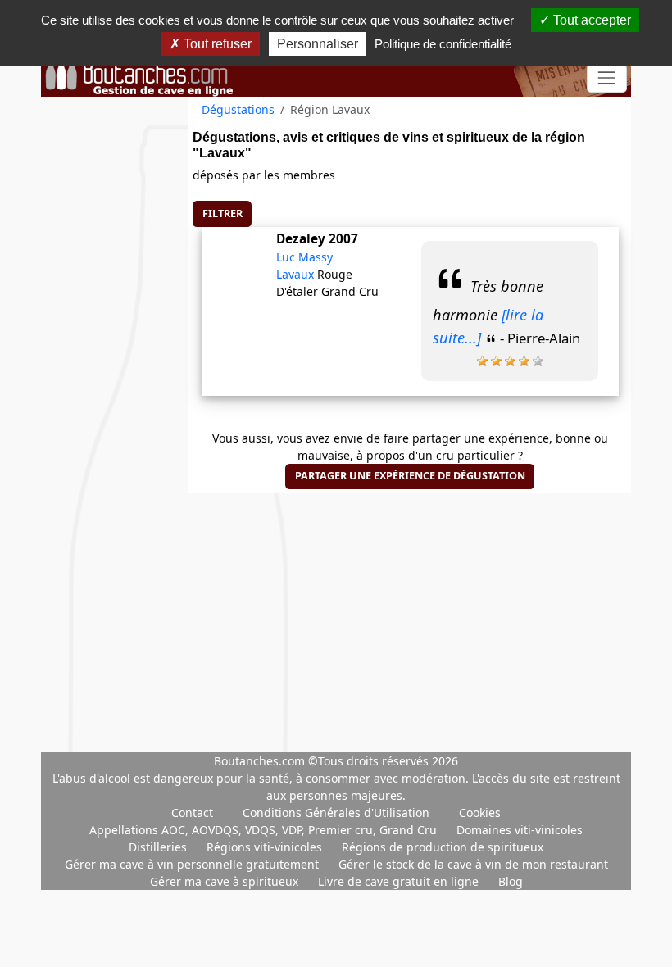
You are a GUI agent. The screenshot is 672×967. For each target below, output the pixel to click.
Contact (192, 812)
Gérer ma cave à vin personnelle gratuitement (193, 864)
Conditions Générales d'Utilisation (336, 812)
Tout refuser (216, 44)
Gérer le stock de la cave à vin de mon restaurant (473, 864)
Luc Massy (304, 257)
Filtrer (222, 213)
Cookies (480, 812)
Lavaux (296, 274)
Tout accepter (590, 20)
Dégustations (238, 109)
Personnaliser (317, 44)
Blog (510, 881)
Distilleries (159, 847)
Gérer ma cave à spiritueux (226, 881)
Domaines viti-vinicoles (519, 830)
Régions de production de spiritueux (442, 847)
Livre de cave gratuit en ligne (400, 881)
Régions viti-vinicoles (266, 847)
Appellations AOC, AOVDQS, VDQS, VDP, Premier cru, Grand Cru (264, 830)
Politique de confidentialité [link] (443, 44)
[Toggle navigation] (607, 78)
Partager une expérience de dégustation (410, 476)
